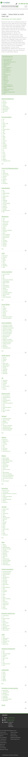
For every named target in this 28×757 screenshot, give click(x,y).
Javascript (5, 140)
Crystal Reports (6, 196)
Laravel (4, 155)
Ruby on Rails (5, 123)
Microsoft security (6, 490)
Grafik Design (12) (6, 72)
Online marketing (7, 272)
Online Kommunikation (7, 333)
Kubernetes (5, 608)
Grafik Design (6, 355)
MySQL (4, 197)
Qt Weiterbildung (3, 742)
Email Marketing (6, 285)
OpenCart (4, 264)
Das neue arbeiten (6, 410)
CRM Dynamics (6, 638)
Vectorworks (5, 380)
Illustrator (4, 357)
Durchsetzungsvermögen (7, 428)
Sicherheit (5, 488)
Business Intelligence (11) (8, 86)
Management (6, 393)
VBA (3, 127)
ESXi (4, 532)
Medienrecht (5, 439)
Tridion (4, 262)
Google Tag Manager (7, 297)
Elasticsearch (5, 534)
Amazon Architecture (7, 598)
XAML (4, 130)
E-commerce (5, 291)
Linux (4, 514)
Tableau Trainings (13, 732)
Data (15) (5, 83)
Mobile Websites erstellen (8, 460)
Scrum (4, 405)
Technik (4, 507)
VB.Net (4, 125)
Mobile (4, 456)
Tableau (4, 105)
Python (4, 158)
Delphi (4, 142)
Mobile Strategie (6, 458)
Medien (4, 437)
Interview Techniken (6, 335)
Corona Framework (6, 469)
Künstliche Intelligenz (7, 560)
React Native (5, 183)
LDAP (4, 588)
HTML (4, 170)
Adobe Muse (5, 241)
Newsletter (5, 693)
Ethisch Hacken (6, 584)
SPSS (4, 620)
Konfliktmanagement (7, 343)
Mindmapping (5, 422)
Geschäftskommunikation (7, 326)
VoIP (3, 520)
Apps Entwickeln (6, 472)
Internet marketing (6, 274)
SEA (3, 276)
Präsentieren (5, 346)
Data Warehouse (6, 558)
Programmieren (6, 117)
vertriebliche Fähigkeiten (7, 425)
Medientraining (5, 441)
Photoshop (5, 359)
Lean (4, 404)
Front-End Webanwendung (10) (9, 61)
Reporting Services (6, 210)
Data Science (5, 563)
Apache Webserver (6, 587)
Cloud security (5, 492)
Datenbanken (6, 188)
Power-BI (4, 103)
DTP (3, 362)
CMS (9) (5, 66)
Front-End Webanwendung (10, 168)
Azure (4, 93)
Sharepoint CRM (6, 641)
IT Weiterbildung (3, 739)
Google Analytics (6, 282)
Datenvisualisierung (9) (7, 59)
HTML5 (4, 137)
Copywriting (5, 696)
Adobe (4, 672)
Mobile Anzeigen (6, 462)
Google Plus (5, 311)
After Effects (2, 746)
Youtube (4, 312)
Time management (6, 395)
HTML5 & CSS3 (6, 174)
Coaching (4, 398)
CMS (3, 253)
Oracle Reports (5, 622)
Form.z (4, 387)
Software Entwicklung (8, 648)
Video (4, 446)
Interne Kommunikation (7, 329)
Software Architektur (6, 653)
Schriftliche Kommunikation (8, 340)
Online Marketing (3, 737)
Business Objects (6, 108)
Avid (3, 445)
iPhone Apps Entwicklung (8, 476)
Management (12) (6, 74)
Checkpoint (5, 497)
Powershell (5, 148)
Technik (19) (5, 82)
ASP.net (4, 126)
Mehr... (3, 163)
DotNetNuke (5, 265)
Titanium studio (6, 465)
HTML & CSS (5, 173)
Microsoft (4, 680)
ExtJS (4, 152)
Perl (3, 150)
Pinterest (4, 313)
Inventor (4, 384)
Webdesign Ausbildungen (15, 737)
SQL (3, 190)
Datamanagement (6, 561)
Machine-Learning (6, 628)
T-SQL (4, 194)
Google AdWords (6, 281)
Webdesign (5, 216)
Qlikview (4, 101)
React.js (4, 182)
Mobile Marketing (6, 287)
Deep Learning (5, 630)
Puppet (4, 597)
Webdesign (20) (6, 64)
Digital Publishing (6, 364)
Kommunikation (6, 323)
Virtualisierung (5, 513)
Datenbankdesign (6, 193)
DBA (3, 211)
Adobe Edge (5, 373)
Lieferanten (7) (6, 90)
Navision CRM (5, 644)
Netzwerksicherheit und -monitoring (9, 493)
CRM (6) (5, 87)
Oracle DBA (5, 583)
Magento (4, 228)
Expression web (6, 237)
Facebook (4, 308)
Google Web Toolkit (6, 160)
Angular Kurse (13, 734)
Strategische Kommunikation (8, 327)
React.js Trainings (13, 735)
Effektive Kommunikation (7, 330)
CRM (4, 408)
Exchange (5, 590)
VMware (4, 516)
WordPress (5, 225)
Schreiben (5, 345)
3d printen (5, 389)
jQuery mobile (5, 466)
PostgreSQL (5, 200)
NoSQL (4, 199)
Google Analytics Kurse (15, 739)
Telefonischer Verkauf (7, 342)
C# (3, 120)
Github (4, 600)
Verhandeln (5, 338)
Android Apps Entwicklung (8, 478)
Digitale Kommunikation (7, 339)
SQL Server (5, 581)
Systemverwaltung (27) (7, 84)
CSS (3, 220)
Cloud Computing (6, 517)
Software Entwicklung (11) (8, 89)
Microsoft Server (6, 603)
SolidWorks (5, 370)
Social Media (5, 289)
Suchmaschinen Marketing (8, 279)
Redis (4, 557)
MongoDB (5, 206)
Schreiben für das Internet (10, 688)
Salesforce (5, 642)
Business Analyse (6, 618)
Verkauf (4, 416)
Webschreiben (5, 690)
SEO (3, 275)
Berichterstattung (6, 336)
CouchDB (4, 204)
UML (3, 132)
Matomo (4, 295)
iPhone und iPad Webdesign (8, 475)
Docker (4, 607)
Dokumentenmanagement (8, 403)
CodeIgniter (5, 145)
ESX (3, 530)
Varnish (4, 594)
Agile (4, 650)
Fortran (4, 153)
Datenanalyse (5, 109)
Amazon (4, 675)
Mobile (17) (5, 79)
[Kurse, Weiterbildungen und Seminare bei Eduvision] (5, 3)
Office (4, 411)
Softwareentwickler (6, 663)
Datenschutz (5, 502)
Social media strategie (7, 318)
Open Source (5, 255)
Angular (4, 177)
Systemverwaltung (7, 569)
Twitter (4, 306)
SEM (3, 278)
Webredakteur (5, 700)
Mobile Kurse (2, 744)
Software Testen (6, 509)
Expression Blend (6, 129)
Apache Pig (5, 554)
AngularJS (5, 179)
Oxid (3, 261)
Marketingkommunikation (7, 325)
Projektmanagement (6, 397)
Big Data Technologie (7, 548)
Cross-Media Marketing (7, 292)
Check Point (5, 601)
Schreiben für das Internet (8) (9, 92)
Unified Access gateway (7, 496)
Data (3, 542)
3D (2, 378)
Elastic (4, 533)
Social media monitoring (7, 316)
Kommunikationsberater (7, 332)
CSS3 (4, 139)
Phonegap (5, 240)
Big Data (1, 735)
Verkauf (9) (5, 76)
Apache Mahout (6, 551)
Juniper (4, 495)
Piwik (4, 284)
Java (3, 122)
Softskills (4, 421)
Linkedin (4, 309)
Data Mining (5, 111)
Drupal (4, 227)
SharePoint (5, 519)
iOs (3, 479)
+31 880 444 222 (22, 4)
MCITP (4, 526)
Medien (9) (5, 77)
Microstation (5, 372)
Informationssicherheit (7, 499)
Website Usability (6, 294)
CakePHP (4, 146)
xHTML (4, 133)
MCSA (4, 527)
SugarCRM (5, 627)
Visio (4, 593)
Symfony (4, 143)
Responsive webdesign (7, 230)
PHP (3, 119)
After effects (5, 449)
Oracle (4, 191)
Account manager (6, 419)
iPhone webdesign (6, 234)
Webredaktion (5, 697)
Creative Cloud (5, 366)
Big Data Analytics (6, 547)
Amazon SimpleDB (6, 203)
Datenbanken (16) (6, 63)
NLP (3, 424)
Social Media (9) (6, 69)
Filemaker (4, 209)
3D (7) (4, 73)
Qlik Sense (5, 102)
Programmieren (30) (7, 60)
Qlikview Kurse (13, 730)
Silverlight (4, 522)
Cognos (4, 621)
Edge (4, 238)
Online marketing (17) (7, 67)
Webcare (4, 288)
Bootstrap (4, 243)
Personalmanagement (7, 407)
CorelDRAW (5, 369)
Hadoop (4, 544)
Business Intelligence (8, 613)
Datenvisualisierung (8, 99)
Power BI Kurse (3, 740)
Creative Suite (5, 363)
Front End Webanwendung (5, 730)
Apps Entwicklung (6, 235)
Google (4, 677)
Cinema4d (5, 383)
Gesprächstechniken (7, 348)
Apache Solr (5, 207)
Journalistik (5, 444)
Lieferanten (5, 670)
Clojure (4, 156)
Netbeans (4, 159)
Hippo (4, 267)
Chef (3, 595)
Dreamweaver (5, 224)
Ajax (3, 135)
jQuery (4, 136)
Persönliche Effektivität (7, 430)
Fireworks (4, 246)
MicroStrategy (5, 106)
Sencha (4, 468)
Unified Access (5, 604)
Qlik (3, 112)
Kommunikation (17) (7, 70)
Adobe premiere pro (6, 451)
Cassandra (5, 201)
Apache (4, 673)
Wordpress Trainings (4, 749)
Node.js (4, 180)
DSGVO (4, 500)
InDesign (4, 360)
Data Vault (5, 578)
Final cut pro (5, 448)
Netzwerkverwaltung (7, 573)
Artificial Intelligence (6, 564)
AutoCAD (4, 367)
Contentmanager (6, 691)
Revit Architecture (6, 386)
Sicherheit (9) (6, 80)
